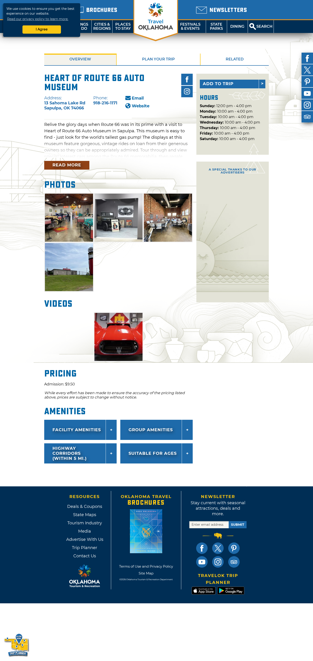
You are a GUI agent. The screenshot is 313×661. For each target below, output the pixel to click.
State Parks (216, 26)
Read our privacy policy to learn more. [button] (37, 19)
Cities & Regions (102, 26)
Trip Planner (84, 547)
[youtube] (307, 93)
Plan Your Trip (158, 59)
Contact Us (84, 555)
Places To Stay (123, 26)
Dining (237, 26)
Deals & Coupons (84, 506)
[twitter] (307, 70)
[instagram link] (218, 562)
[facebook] (307, 58)
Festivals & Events (190, 26)
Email (138, 98)
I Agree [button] (42, 29)
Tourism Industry (84, 523)
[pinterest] (307, 81)
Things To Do (81, 26)
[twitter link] (218, 548)
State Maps (84, 514)
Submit (237, 525)
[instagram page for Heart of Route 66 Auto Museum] (187, 91)
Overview (80, 59)
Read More (66, 165)
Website (140, 105)
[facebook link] (202, 548)
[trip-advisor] (307, 116)
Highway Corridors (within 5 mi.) (69, 453)
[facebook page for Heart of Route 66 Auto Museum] (187, 79)
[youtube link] (202, 562)
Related (235, 59)
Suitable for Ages (153, 453)
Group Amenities (151, 429)
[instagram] (307, 105)
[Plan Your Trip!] (16, 645)
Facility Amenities (76, 429)
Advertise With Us (84, 539)
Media (84, 531)
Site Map (146, 573)
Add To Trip (218, 83)
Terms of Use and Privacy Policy (146, 566)
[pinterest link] (234, 548)
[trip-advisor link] (234, 562)
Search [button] (264, 26)
